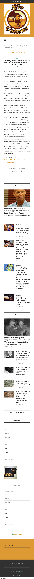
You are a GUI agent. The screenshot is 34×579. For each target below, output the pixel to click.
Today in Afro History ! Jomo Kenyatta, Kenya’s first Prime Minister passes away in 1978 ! (23, 371)
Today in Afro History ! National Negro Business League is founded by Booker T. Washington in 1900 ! (23, 356)
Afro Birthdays (9, 426)
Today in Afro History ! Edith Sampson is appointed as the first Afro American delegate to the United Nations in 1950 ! (17, 341)
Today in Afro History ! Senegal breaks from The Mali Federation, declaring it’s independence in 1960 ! (23, 397)
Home (5, 45)
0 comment (22, 168)
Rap (6, 448)
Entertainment (9, 433)
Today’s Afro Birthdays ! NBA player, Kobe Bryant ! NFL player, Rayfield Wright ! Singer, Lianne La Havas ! (23, 229)
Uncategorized (9, 459)
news (17, 58)
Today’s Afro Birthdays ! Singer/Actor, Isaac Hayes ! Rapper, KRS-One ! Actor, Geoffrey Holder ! (23, 299)
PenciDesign (20, 571)
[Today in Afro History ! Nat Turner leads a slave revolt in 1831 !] (9, 383)
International (9, 437)
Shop (6, 452)
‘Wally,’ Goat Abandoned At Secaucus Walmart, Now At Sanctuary (17, 62)
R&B (6, 445)
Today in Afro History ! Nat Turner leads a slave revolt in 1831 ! (23, 383)
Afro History (8, 430)
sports (7, 456)
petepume (19, 67)
